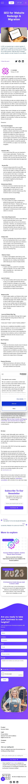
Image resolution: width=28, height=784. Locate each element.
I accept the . (9, 669)
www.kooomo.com (6, 470)
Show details (20, 399)
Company (3, 637)
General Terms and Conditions (8, 736)
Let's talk (19, 2)
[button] (11, 2)
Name (2, 630)
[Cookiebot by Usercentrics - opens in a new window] (20, 374)
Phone (2, 651)
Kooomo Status (5, 729)
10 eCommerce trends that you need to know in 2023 (14, 582)
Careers (3, 742)
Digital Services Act (6, 737)
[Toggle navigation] (26, 2)
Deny (14, 408)
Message (3, 658)
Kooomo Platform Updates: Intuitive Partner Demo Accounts (14, 553)
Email (2, 644)
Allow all (14, 403)
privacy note (12, 669)
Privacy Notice (4, 734)
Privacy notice (13, 763)
